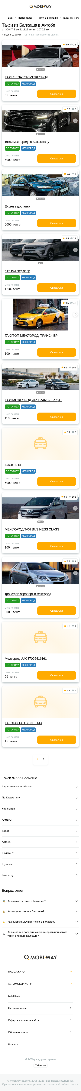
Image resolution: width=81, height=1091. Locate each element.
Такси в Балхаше (47, 17)
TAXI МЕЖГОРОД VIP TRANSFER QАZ (33, 400)
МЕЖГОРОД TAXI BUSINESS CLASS (32, 529)
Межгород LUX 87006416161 (26, 658)
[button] (37, 69)
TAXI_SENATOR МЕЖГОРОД (26, 77)
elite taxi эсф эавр (17, 271)
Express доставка (17, 206)
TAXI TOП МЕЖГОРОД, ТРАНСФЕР (31, 335)
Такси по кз (13, 465)
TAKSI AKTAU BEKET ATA (23, 723)
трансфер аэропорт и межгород (28, 594)
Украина (40, 1065)
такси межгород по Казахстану (27, 142)
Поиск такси (25, 17)
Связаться (56, 93)
